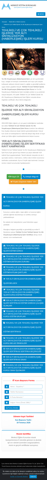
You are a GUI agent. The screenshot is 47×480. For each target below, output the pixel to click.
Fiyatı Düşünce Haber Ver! (24, 182)
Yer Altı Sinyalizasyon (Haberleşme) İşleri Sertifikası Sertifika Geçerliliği (22, 350)
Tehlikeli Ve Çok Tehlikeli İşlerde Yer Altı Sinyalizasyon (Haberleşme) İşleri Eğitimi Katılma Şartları (23, 269)
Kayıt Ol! (15, 177)
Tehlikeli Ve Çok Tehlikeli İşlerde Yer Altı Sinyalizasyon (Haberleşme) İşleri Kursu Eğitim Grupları (23, 313)
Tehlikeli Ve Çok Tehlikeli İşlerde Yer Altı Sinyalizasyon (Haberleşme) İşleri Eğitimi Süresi (21, 248)
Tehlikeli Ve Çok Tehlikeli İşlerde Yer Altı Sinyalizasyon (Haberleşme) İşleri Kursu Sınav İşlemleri (23, 367)
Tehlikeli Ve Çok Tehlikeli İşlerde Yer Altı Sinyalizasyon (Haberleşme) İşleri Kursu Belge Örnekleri (23, 340)
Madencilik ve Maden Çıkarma (17, 21)
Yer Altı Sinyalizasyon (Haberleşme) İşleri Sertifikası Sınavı (22, 358)
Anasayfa (4, 21)
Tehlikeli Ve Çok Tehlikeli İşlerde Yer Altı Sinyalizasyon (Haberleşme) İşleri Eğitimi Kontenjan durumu (23, 259)
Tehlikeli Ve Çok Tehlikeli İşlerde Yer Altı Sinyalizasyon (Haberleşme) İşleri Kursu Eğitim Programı (21, 292)
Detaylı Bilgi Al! (31, 177)
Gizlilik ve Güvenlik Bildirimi (19, 476)
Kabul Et (33, 476)
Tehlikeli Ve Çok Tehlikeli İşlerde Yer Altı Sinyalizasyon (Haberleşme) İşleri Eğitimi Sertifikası (23, 327)
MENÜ (41, 14)
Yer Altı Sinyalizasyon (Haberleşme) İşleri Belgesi (22, 281)
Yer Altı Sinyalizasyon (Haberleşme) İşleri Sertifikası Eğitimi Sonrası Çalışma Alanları (23, 303)
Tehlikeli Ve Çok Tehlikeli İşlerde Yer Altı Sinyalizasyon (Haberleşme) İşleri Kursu (23, 201)
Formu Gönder (13, 408)
